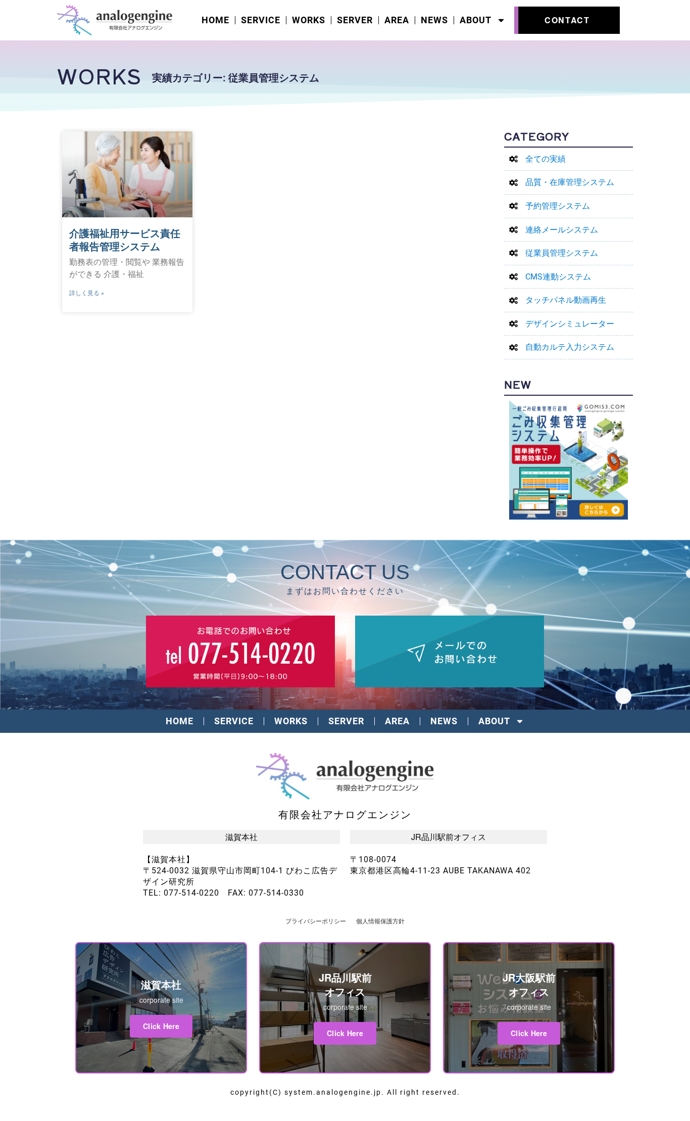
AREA (396, 20)
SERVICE (260, 20)
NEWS (434, 20)
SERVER (355, 20)
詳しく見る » (86, 293)
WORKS (308, 20)
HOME (215, 20)
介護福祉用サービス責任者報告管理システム (124, 240)
